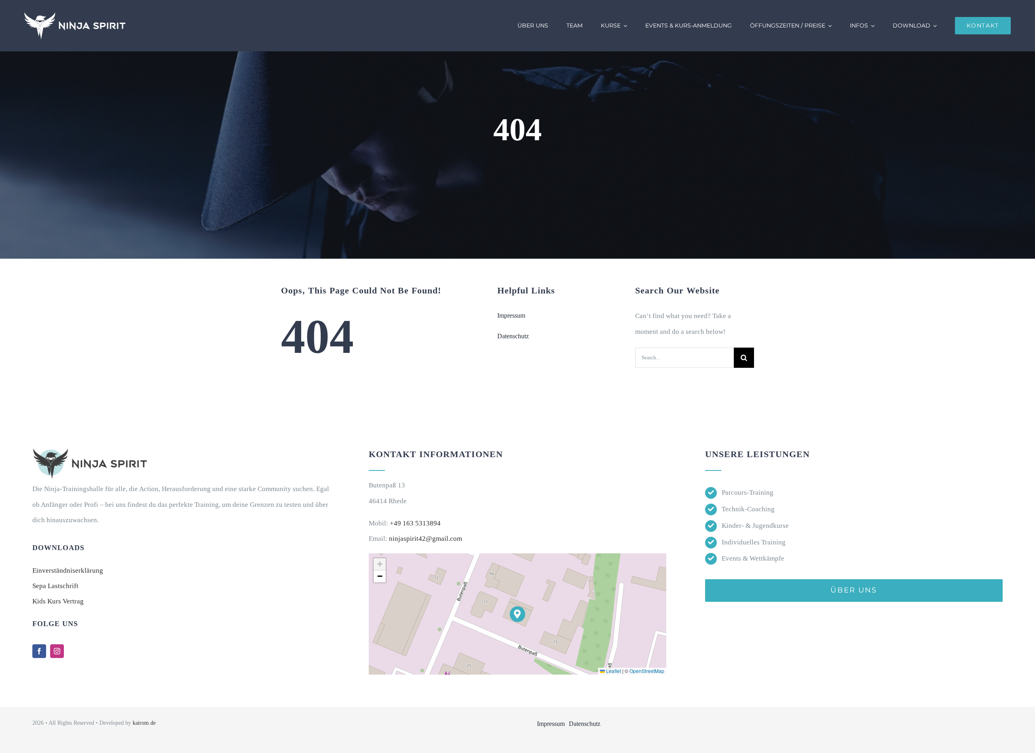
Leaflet (613, 670)
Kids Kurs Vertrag (58, 601)
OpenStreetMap (646, 670)
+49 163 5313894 (415, 523)
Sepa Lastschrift (55, 586)
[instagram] (57, 651)
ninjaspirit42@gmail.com (425, 538)
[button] (518, 614)
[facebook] (39, 651)
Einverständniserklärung (67, 570)
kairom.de (144, 723)
